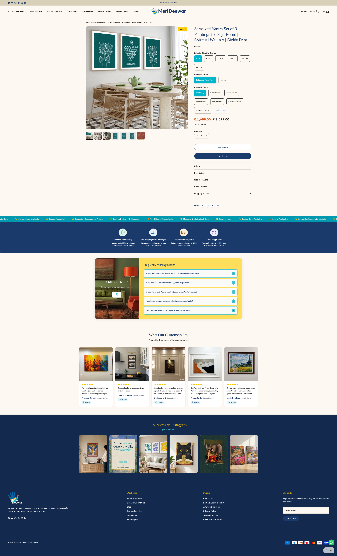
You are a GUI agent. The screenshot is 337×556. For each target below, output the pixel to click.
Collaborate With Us (136, 503)
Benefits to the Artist (212, 519)
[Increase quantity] (207, 136)
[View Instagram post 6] (244, 454)
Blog (129, 507)
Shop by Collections (16, 11)
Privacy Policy (209, 511)
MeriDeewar (18, 542)
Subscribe (291, 518)
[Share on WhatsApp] (203, 206)
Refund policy (133, 519)
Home (88, 22)
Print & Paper (200, 186)
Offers (197, 166)
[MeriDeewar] (168, 11)
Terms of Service (134, 511)
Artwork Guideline (211, 507)
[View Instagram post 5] (214, 454)
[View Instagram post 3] (153, 454)
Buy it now (223, 156)
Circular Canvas (104, 11)
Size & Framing (201, 180)
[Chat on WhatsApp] (331, 542)
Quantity (198, 131)
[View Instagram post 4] (184, 454)
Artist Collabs (87, 11)
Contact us (132, 515)
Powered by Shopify (30, 542)
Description (199, 173)
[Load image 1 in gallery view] (137, 77)
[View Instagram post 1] (93, 454)
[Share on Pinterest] (218, 206)
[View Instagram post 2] (123, 454)
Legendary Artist (35, 11)
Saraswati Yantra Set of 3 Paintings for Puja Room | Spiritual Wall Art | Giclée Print (122, 22)
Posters (136, 11)
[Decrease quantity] (196, 136)
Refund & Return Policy (213, 503)
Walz (199, 46)
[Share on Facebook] (213, 206)
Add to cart (223, 147)
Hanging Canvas (122, 11)
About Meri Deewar (135, 498)
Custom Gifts (72, 11)
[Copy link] (208, 206)
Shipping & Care (201, 193)
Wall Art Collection (54, 11)
